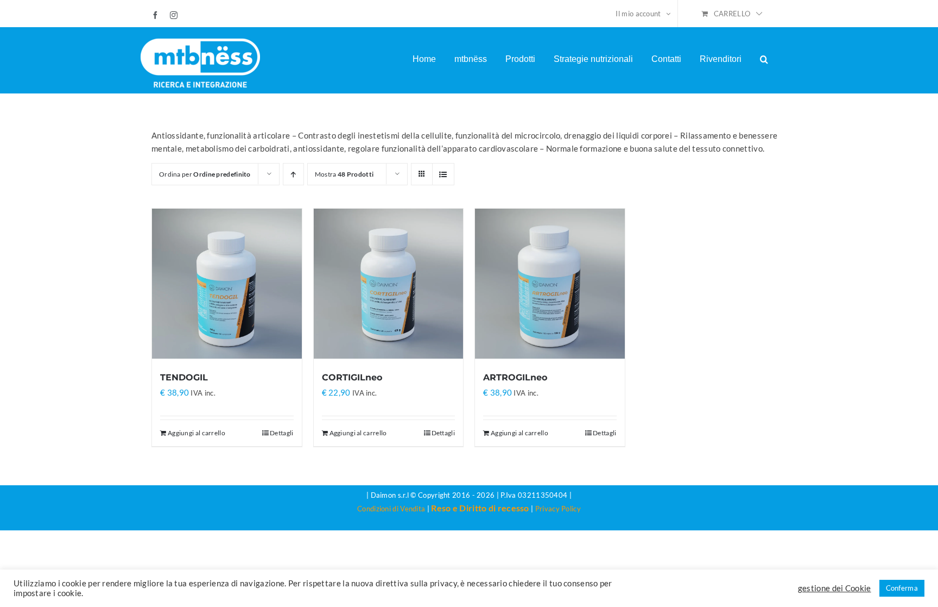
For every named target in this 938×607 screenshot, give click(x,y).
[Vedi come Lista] (443, 174)
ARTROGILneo (515, 377)
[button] (764, 59)
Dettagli (281, 433)
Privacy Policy (558, 508)
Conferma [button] (902, 588)
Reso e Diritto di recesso (480, 508)
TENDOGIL (184, 377)
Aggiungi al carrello (196, 433)
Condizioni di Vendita (391, 508)
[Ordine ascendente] (293, 174)
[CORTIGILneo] (389, 284)
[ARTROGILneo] (550, 284)
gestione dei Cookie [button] (834, 588)
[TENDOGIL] (227, 284)
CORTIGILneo (352, 377)
